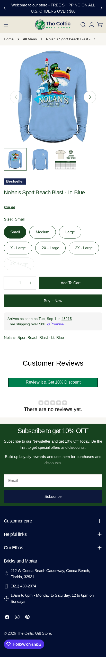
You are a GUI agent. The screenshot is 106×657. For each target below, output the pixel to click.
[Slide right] (90, 97)
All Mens (30, 39)
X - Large (18, 248)
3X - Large (84, 248)
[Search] (83, 25)
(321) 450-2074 (23, 586)
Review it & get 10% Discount (53, 382)
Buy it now (53, 301)
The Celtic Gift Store (34, 633)
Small (15, 232)
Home (9, 39)
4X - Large (22, 266)
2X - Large (50, 248)
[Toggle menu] (6, 25)
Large (70, 232)
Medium (42, 232)
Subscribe (53, 496)
